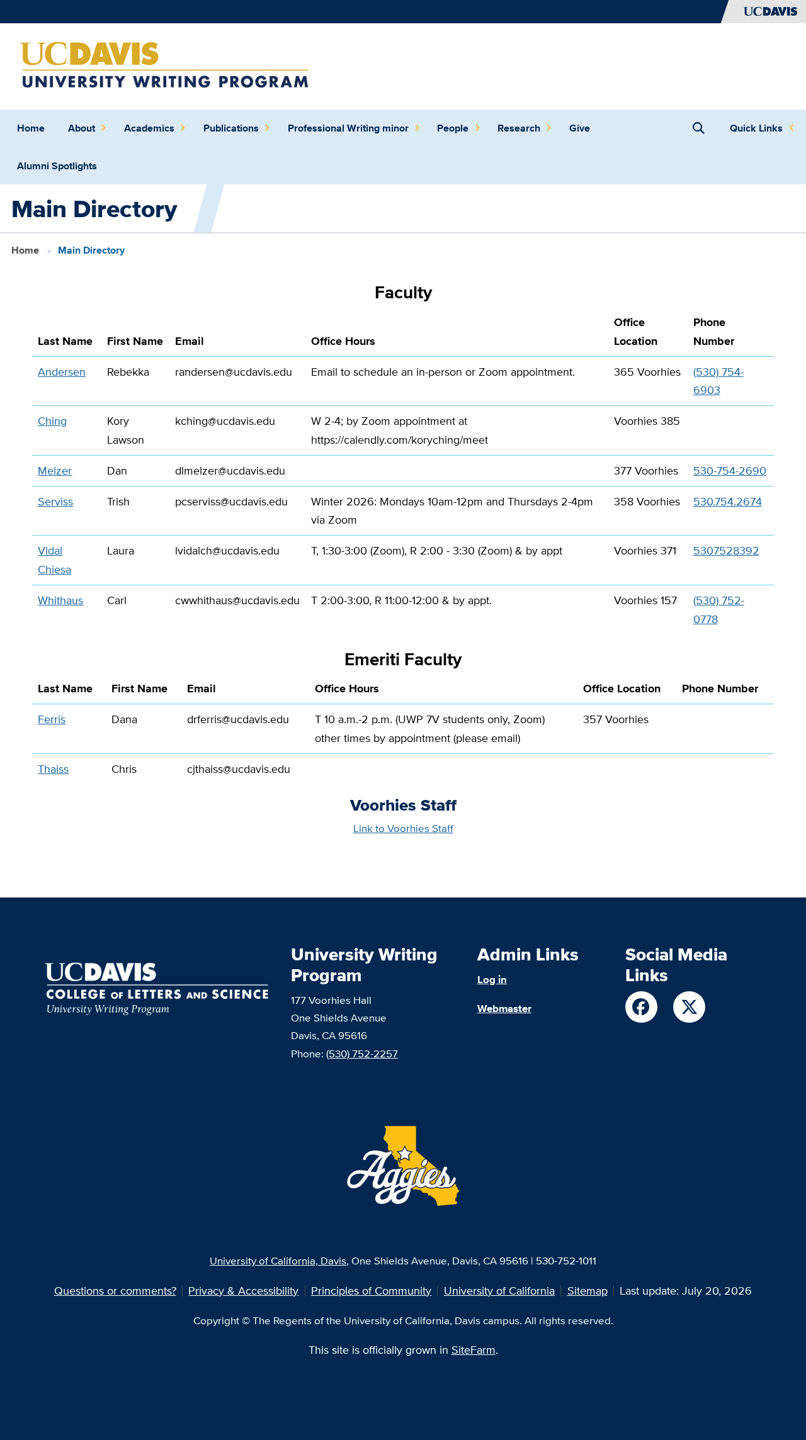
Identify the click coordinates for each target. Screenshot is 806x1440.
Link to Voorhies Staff (403, 828)
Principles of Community (371, 1290)
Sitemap (587, 1290)
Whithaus (60, 600)
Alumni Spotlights (57, 166)
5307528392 (726, 550)
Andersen (62, 371)
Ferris (51, 719)
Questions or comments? (115, 1290)
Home (31, 128)
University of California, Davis (278, 1260)
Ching (52, 420)
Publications (231, 128)
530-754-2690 (729, 470)
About (81, 128)
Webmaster (504, 1008)
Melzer (55, 470)
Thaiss (53, 768)
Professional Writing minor (348, 128)
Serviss (55, 501)
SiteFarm (473, 1349)
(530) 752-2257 (362, 1053)
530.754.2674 (727, 501)
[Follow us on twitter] (689, 1007)
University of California (499, 1290)
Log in (492, 979)
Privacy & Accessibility (243, 1290)
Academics (149, 128)
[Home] (165, 65)
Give (579, 128)
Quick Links (756, 128)
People (452, 128)
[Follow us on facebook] (641, 1007)
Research (518, 128)
